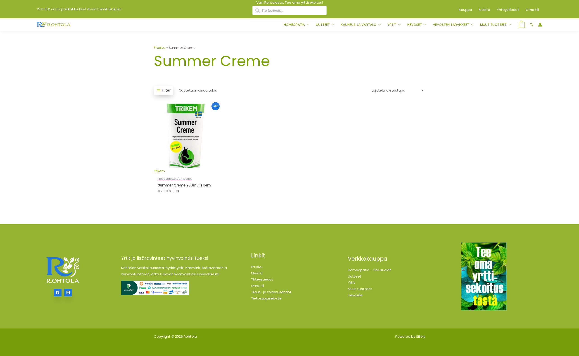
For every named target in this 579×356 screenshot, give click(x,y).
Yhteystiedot (262, 279)
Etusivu (159, 47)
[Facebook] (58, 292)
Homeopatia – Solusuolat (369, 270)
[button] (307, 24)
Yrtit (351, 282)
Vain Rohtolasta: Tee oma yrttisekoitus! (289, 2)
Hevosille (355, 295)
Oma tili (257, 285)
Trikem (159, 171)
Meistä (256, 273)
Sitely (420, 336)
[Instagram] (68, 292)
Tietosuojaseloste (266, 298)
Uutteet (354, 276)
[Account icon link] (540, 25)
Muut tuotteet (360, 288)
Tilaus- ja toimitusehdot (271, 292)
